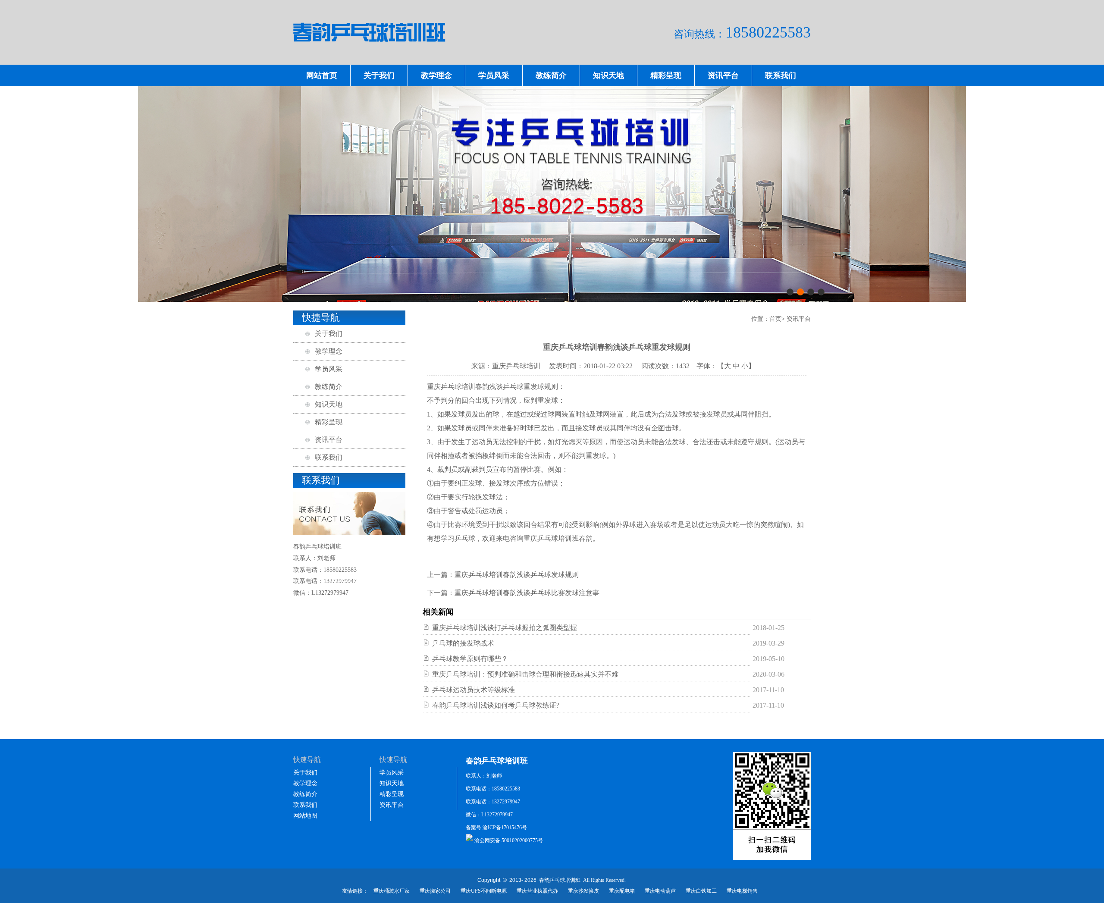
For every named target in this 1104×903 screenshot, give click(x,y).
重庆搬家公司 (435, 891)
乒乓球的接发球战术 (463, 643)
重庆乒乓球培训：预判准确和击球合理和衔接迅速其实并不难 (525, 674)
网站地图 (305, 815)
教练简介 (551, 75)
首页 (775, 319)
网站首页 (321, 75)
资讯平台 (723, 75)
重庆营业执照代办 (537, 891)
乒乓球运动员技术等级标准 (473, 689)
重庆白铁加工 (701, 891)
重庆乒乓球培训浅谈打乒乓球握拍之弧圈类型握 (504, 627)
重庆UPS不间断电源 (484, 891)
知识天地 (608, 75)
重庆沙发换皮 (583, 891)
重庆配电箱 (622, 891)
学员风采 (493, 75)
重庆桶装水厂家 (391, 891)
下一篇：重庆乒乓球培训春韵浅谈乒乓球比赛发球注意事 (513, 592)
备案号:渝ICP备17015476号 (496, 828)
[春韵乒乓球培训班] (552, 54)
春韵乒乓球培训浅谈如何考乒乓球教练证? (495, 705)
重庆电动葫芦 (660, 891)
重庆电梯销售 (742, 891)
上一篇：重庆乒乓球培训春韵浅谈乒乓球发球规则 (503, 574)
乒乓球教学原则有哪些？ (470, 658)
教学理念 (436, 75)
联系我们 (780, 75)
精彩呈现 (665, 75)
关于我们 (379, 75)
